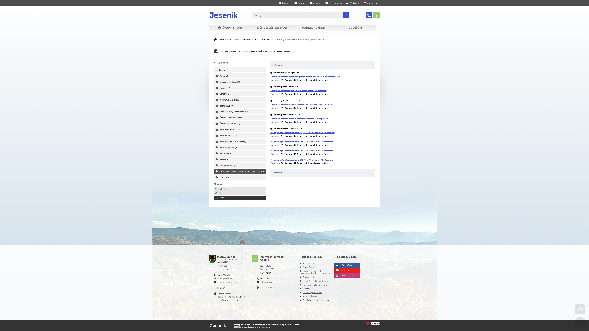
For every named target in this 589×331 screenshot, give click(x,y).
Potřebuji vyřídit (313, 27)
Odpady (306, 288)
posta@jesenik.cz (225, 278)
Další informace (267, 287)
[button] (334, 3)
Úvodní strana (223, 15)
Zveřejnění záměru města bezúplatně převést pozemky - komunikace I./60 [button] (305, 76)
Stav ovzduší (308, 277)
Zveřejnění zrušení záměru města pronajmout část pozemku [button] (298, 90)
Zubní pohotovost (311, 296)
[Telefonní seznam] (369, 15)
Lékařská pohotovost (312, 292)
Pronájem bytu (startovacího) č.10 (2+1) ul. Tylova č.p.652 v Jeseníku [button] (302, 132)
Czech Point (308, 267)
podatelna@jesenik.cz (227, 282)
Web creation (373, 323)
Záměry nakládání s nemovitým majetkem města (304, 79)
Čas (220, 193)
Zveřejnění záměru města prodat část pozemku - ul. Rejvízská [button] (299, 118)
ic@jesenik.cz (266, 281)
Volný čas (356, 27)
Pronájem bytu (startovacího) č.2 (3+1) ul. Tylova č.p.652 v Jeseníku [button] (301, 159)
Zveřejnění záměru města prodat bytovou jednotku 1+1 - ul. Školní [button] (301, 104)
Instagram (347, 275)
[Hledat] (346, 15)
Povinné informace (311, 263)
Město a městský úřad (272, 27)
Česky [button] (370, 3)
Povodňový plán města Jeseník (317, 281)
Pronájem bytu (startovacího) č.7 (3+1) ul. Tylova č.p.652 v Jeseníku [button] (301, 141)
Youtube (346, 270)
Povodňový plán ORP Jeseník (316, 284)
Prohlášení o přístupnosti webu (317, 300)
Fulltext (221, 189)
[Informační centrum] (376, 15)
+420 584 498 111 (225, 275)
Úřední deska (266, 39)
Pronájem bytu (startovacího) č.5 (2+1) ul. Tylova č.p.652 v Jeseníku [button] (301, 150)
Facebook (347, 265)
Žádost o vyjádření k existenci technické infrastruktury (315, 272)
